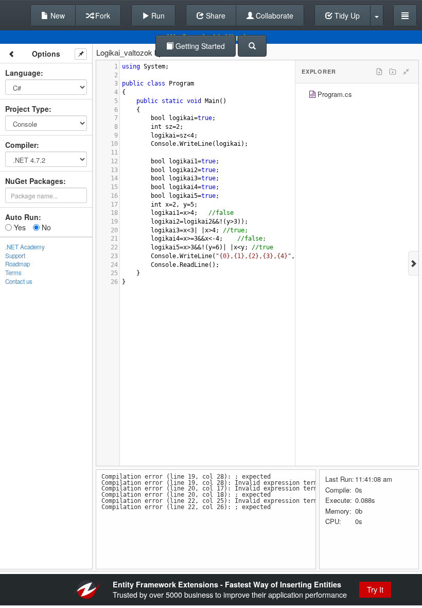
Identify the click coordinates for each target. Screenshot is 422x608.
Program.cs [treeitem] (335, 94)
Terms (13, 272)
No (45, 227)
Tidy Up (346, 15)
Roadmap (17, 264)
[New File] (379, 71)
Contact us (18, 281)
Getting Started (199, 46)
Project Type (27, 109)
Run (157, 15)
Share (214, 15)
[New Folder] (392, 71)
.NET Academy (25, 247)
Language (23, 72)
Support (15, 255)
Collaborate (273, 15)
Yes (19, 227)
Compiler (21, 145)
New (56, 15)
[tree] (356, 96)
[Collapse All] (406, 71)
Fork (101, 15)
